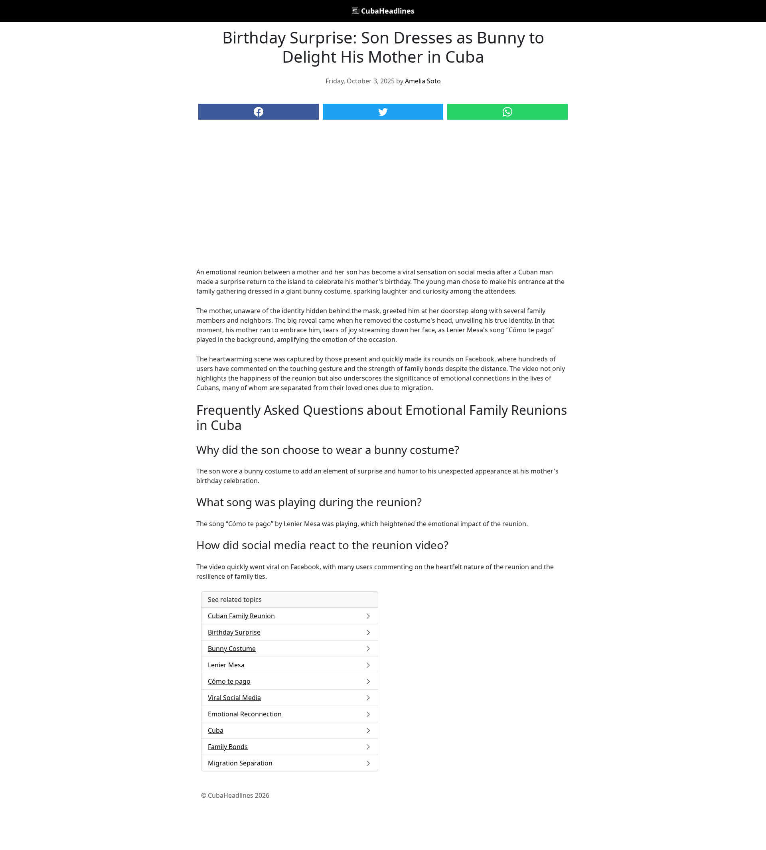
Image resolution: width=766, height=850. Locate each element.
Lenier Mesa (226, 665)
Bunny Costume (232, 648)
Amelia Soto (423, 81)
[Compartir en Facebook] (258, 112)
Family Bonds (228, 746)
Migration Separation (240, 763)
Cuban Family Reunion (241, 615)
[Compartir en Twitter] (383, 112)
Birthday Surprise (234, 632)
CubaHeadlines (387, 11)
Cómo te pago (229, 681)
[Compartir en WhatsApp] (507, 112)
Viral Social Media (234, 697)
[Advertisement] (383, 201)
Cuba (215, 730)
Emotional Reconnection (245, 714)
